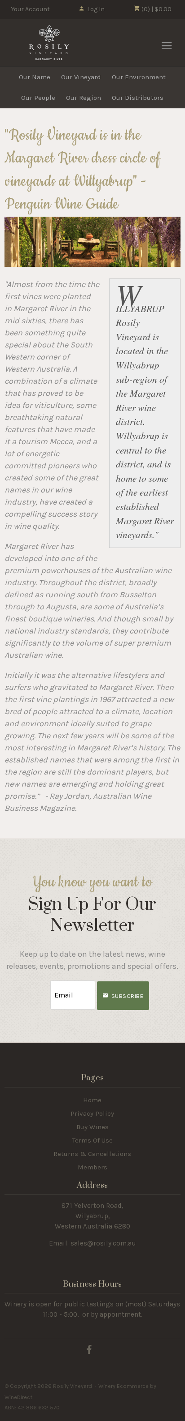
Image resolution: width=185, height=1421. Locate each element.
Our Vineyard (81, 77)
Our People (38, 98)
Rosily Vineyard (49, 42)
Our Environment (139, 77)
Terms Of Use (92, 1140)
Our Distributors (137, 98)
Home (92, 1100)
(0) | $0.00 (156, 9)
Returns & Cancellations (92, 1154)
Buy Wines (92, 1127)
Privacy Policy (92, 1113)
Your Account (30, 9)
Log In (96, 9)
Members (92, 1167)
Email (42, 986)
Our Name (34, 77)
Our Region (83, 98)
